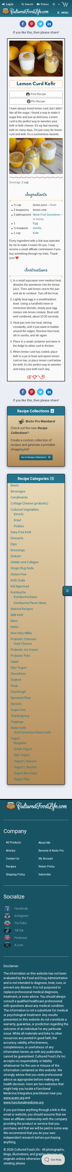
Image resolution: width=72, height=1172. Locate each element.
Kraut (17, 520)
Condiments (19, 497)
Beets (15, 485)
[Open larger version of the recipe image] (36, 59)
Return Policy (46, 866)
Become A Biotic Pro (51, 850)
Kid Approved (20, 586)
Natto (14, 627)
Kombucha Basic (25, 597)
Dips (14, 544)
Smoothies (18, 673)
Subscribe (44, 874)
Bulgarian (20, 743)
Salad (14, 661)
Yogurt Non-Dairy (25, 773)
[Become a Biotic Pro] (21, 421)
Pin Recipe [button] (38, 101)
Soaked (16, 679)
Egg (35, 223)
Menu (65, 12)
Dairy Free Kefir (21, 532)
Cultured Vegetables (25, 509)
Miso (14, 621)
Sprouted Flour (21, 698)
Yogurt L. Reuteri (25, 767)
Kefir (36, 233)
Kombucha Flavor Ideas (30, 603)
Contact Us (12, 858)
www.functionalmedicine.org (23, 1102)
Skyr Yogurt (19, 667)
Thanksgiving (20, 716)
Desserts (17, 538)
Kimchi (18, 514)
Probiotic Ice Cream (24, 649)
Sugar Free (18, 710)
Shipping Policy (15, 874)
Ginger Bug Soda (22, 568)
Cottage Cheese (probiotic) (29, 503)
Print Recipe (38, 94)
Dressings (18, 550)
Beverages (18, 491)
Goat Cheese (23, 643)
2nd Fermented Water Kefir (32, 732)
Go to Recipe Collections (34, 457)
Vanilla (37, 228)
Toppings (17, 722)
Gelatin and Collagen (25, 562)
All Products (13, 842)
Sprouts (16, 704)
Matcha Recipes (22, 609)
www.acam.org (13, 1098)
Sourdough (18, 691)
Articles (10, 850)
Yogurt (15, 738)
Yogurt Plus (22, 779)
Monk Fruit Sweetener (46, 214)
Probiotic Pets (20, 655)
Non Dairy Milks (21, 633)
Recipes (11, 866)
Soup (14, 685)
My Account (45, 858)
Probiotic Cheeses (23, 639)
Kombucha (18, 592)
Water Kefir (18, 728)
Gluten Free (19, 574)
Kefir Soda (18, 580)
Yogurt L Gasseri (25, 761)
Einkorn (16, 556)
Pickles (19, 526)
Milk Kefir (17, 615)
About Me (44, 842)
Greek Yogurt (23, 749)
